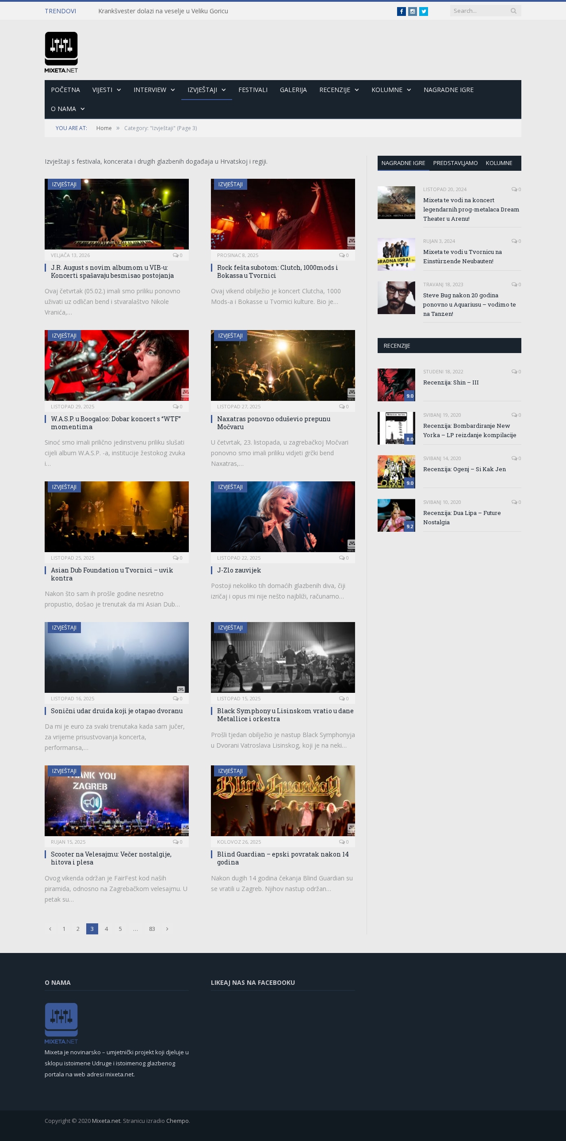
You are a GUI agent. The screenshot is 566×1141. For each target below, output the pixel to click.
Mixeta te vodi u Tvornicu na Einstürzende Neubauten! (462, 256)
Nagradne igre (403, 163)
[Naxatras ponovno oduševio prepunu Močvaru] (283, 368)
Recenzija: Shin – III (451, 382)
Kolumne (386, 89)
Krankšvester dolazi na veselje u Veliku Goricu (163, 11)
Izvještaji (202, 89)
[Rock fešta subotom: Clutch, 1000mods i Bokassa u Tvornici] (283, 217)
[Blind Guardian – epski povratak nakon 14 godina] (283, 803)
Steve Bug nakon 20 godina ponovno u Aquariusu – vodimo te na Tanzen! (469, 304)
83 (152, 929)
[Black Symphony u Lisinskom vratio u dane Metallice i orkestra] (283, 660)
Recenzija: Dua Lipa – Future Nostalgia (462, 517)
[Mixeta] (61, 50)
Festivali (253, 89)
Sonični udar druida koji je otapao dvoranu (117, 711)
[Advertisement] (452, 609)
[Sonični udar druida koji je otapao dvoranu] (117, 660)
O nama (63, 108)
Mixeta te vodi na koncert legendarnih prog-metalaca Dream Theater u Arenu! (471, 209)
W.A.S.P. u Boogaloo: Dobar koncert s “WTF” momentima (116, 423)
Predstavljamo (455, 163)
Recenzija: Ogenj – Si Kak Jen (464, 469)
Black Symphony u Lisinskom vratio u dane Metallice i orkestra (285, 715)
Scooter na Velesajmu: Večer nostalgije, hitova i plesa (111, 858)
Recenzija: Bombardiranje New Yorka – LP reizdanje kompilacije (469, 430)
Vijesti (102, 89)
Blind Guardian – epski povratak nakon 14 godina (283, 858)
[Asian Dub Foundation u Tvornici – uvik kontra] (117, 519)
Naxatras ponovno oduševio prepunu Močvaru (273, 423)
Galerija (293, 89)
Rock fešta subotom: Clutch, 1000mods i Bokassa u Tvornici (277, 271)
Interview (150, 89)
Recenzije (334, 89)
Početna (65, 89)
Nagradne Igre (449, 89)
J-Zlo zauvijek (239, 570)
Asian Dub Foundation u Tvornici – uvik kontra (112, 574)
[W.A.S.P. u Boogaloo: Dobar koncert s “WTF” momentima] (117, 368)
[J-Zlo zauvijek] (283, 519)
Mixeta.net (106, 1121)
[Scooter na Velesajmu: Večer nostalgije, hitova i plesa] (117, 803)
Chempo (177, 1121)
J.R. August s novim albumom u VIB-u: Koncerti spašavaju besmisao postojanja (112, 271)
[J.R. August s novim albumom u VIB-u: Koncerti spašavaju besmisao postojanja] (117, 217)
